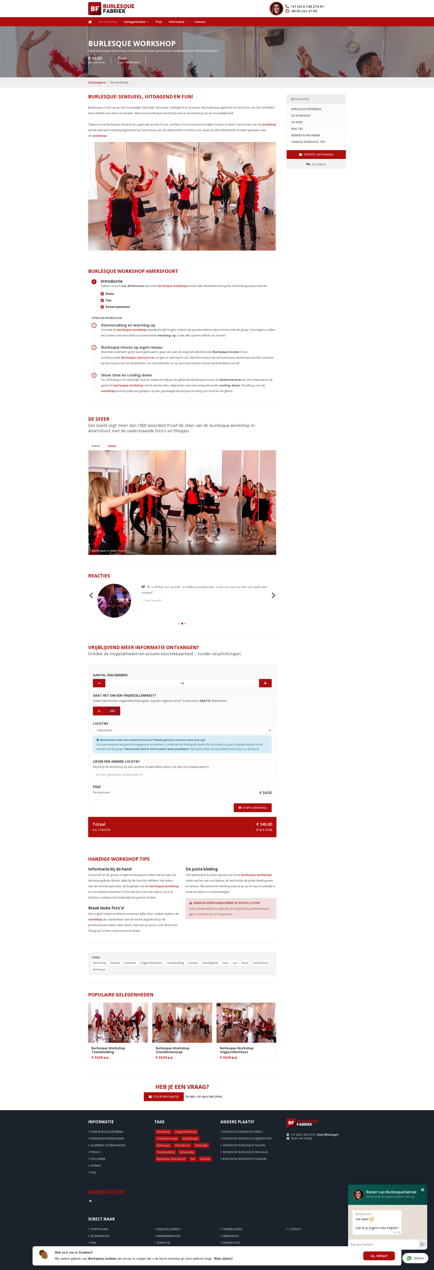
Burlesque (99, 969)
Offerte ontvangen (318, 154)
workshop (269, 124)
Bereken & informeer (305, 135)
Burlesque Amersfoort (171, 1159)
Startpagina (97, 82)
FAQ (93, 1172)
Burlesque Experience (306, 109)
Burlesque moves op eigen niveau (132, 347)
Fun (193, 1159)
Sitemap (95, 1166)
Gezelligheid (210, 963)
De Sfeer (297, 122)
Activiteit (130, 963)
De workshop (108, 22)
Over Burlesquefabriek (106, 1132)
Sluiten (419, 1258)
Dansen (115, 963)
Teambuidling (175, 963)
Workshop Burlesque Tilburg (244, 1145)
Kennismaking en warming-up (128, 325)
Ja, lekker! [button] (379, 1256)
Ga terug (318, 164)
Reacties (297, 129)
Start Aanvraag (254, 808)
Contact (199, 22)
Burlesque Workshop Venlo (243, 1132)
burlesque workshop (172, 286)
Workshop (99, 963)
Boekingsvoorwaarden (107, 1138)
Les (235, 963)
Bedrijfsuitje (190, 1138)
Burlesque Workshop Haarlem (245, 1159)
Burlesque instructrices (138, 357)
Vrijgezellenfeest (151, 963)
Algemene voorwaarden (107, 1145)
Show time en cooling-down (126, 375)
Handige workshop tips (308, 142)
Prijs (159, 22)
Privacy (95, 1152)
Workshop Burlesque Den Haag (245, 1152)
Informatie (176, 22)
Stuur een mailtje (301, 1138)
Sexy (225, 963)
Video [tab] (112, 446)
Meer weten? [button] (223, 1258)
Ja (99, 711)
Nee (112, 711)
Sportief (205, 1159)
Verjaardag (186, 1152)
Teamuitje (201, 1145)
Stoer (245, 963)
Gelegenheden (135, 22)
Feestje (193, 963)
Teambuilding (166, 1152)
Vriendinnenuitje (167, 1138)
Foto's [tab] (96, 446)
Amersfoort (260, 963)
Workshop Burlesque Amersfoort (247, 1138)
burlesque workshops (256, 875)
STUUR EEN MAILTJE (166, 1097)
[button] (102, 502)
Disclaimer (97, 1159)
